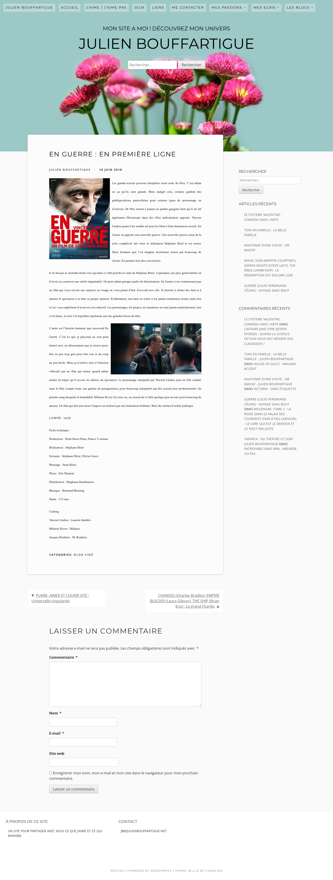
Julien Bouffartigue (70, 170)
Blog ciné (83, 555)
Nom (55, 713)
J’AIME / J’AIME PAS (106, 7)
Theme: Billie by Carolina (199, 870)
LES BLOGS (298, 7)
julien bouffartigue (29, 7)
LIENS (158, 7)
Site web (56, 753)
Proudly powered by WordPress (141, 870)
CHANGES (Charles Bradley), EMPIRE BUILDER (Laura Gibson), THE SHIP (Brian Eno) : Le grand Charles (184, 601)
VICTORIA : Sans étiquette (275, 389)
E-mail (56, 733)
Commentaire (63, 657)
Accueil (69, 7)
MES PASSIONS (227, 7)
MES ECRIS (264, 7)
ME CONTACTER (188, 7)
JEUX (139, 7)
